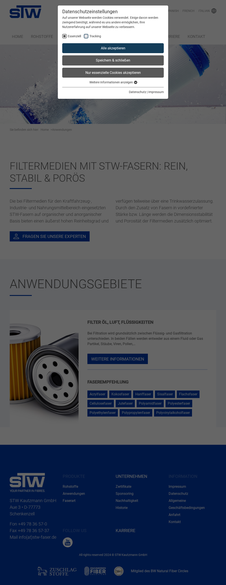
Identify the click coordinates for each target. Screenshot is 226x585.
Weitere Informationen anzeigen (111, 82)
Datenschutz (137, 92)
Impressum (156, 92)
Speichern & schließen (113, 60)
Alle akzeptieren (113, 48)
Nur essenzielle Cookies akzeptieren (113, 73)
